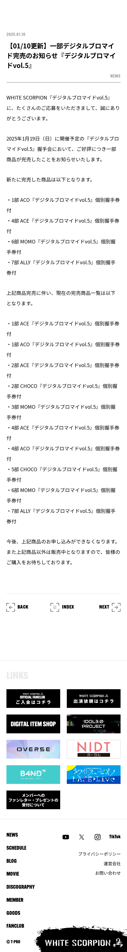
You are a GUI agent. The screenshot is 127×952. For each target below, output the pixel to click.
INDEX (68, 607)
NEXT (104, 607)
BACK (23, 607)
